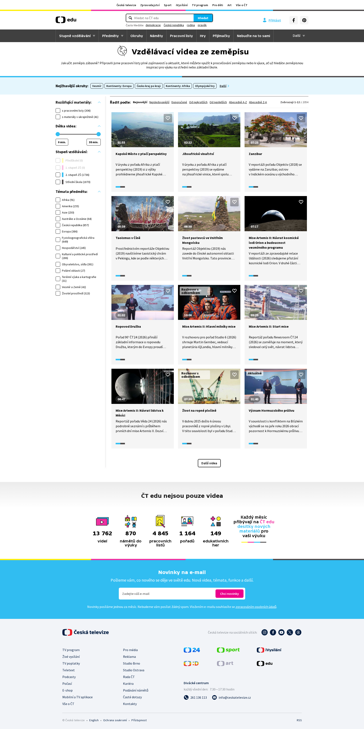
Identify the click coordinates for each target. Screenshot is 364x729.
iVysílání (182, 5)
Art (230, 5)
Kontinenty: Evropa (119, 86)
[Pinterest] (304, 20)
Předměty (110, 36)
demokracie (153, 25)
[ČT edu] (66, 21)
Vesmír (96, 86)
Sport (168, 5)
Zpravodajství (150, 5)
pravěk (202, 25)
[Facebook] (293, 20)
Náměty (156, 36)
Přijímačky (221, 36)
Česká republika (174, 25)
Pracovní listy (181, 36)
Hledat (203, 18)
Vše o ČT (242, 5)
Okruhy (136, 36)
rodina (191, 25)
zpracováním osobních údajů (256, 607)
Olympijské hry (205, 86)
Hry (203, 36)
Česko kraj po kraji (149, 86)
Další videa (209, 463)
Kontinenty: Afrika (178, 86)
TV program (200, 5)
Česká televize (126, 5)
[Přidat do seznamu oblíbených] (168, 118)
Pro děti (217, 5)
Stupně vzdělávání (75, 36)
